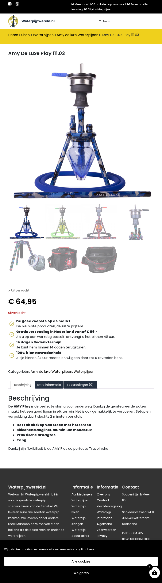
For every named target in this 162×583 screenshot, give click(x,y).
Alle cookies (81, 561)
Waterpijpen (43, 34)
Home (13, 34)
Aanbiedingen (82, 494)
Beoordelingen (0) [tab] (80, 385)
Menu (106, 21)
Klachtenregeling (109, 506)
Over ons (103, 494)
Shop (25, 34)
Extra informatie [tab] (49, 385)
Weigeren (81, 573)
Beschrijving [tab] (22, 385)
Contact (103, 500)
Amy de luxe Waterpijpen (77, 34)
